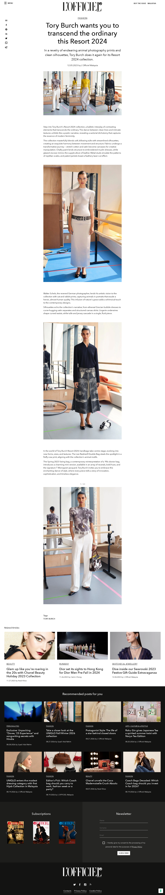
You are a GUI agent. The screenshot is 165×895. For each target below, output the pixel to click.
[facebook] (6, 25)
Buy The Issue (140, 3)
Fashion (82, 18)
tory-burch (49, 619)
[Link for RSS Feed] (90, 885)
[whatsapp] (6, 43)
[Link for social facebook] (80, 885)
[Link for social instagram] (85, 885)
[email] (6, 21)
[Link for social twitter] (74, 885)
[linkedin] (6, 34)
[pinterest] (6, 29)
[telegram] (6, 47)
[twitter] (6, 38)
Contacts (67, 891)
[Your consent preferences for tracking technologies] (160, 890)
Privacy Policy (137, 847)
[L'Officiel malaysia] (82, 6)
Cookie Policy (95, 891)
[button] (118, 545)
